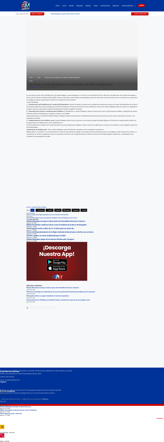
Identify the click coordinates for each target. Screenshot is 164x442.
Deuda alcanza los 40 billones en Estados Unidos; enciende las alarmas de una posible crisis (58, 300)
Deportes (116, 6)
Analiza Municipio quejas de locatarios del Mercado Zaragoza (50, 239)
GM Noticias (34, 87)
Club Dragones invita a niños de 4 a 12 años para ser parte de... (50, 228)
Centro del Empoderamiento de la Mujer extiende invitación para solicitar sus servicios (59, 232)
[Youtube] (129, 14)
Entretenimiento (127, 6)
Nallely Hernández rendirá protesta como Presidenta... (19, 410)
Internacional (105, 6)
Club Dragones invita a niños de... (11, 413)
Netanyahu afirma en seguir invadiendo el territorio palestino (47, 296)
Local (64, 6)
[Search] (147, 5)
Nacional (80, 6)
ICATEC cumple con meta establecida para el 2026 (45, 236)
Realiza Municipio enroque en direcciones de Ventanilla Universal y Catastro (72, 14)
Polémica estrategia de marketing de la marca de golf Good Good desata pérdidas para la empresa (60, 292)
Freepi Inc (45, 399)
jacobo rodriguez (31, 207)
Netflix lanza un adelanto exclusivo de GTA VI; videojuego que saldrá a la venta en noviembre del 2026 (30, 390)
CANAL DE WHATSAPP (140, 14)
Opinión (88, 6)
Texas (96, 6)
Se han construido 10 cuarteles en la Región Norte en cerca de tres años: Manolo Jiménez (27, 393)
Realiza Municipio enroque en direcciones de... (16, 407)
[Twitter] (125, 14)
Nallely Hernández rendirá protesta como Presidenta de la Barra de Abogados (56, 225)
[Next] (49, 13)
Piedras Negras (42, 207)
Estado (71, 6)
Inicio (57, 6)
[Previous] (46, 13)
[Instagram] (127, 14)
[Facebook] (123, 14)
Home (31, 77)
